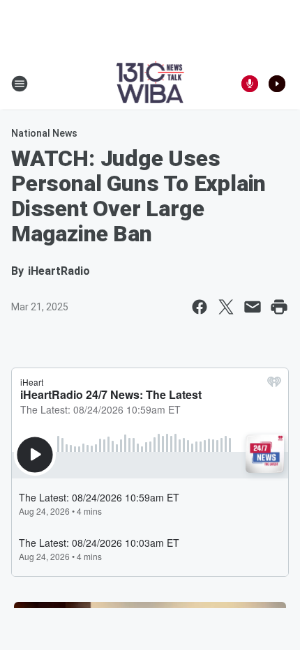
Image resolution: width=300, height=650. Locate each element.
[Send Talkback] (249, 83)
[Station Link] (150, 83)
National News (44, 133)
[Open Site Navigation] (19, 83)
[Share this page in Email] (252, 307)
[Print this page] (279, 307)
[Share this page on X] (226, 307)
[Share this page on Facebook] (199, 307)
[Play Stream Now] (277, 83)
